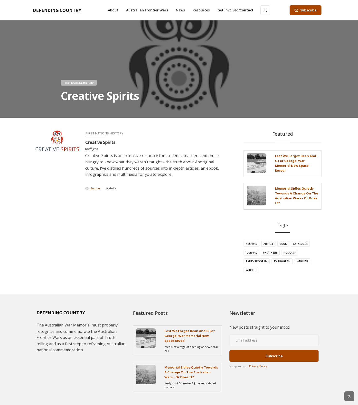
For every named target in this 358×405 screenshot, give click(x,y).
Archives (251, 244)
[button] (113, 10)
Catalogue (300, 244)
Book (283, 244)
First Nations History (79, 82)
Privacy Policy (258, 366)
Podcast (290, 252)
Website (251, 270)
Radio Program (256, 261)
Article (268, 244)
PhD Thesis (270, 252)
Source (95, 188)
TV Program (282, 261)
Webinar (302, 261)
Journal (251, 252)
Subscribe (308, 10)
